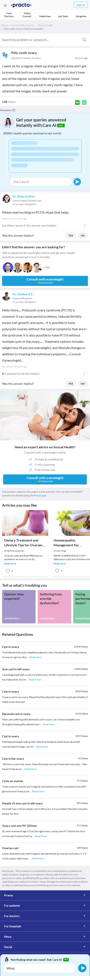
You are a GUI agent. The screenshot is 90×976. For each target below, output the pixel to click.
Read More (35, 657)
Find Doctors (9, 15)
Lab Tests (63, 16)
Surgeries (81, 16)
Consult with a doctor (23, 25)
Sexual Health (45, 25)
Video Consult (27, 15)
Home (4, 25)
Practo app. (40, 495)
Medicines (45, 16)
